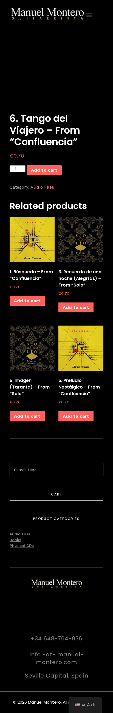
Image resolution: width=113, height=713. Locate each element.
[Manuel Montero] (47, 14)
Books (15, 540)
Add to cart (44, 170)
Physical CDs (22, 545)
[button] (89, 15)
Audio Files (42, 187)
